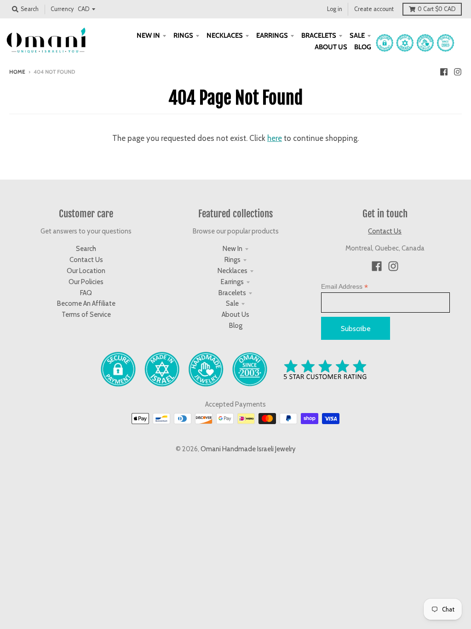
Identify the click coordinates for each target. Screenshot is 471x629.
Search (86, 249)
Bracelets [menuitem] (318, 35)
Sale (232, 303)
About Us (235, 314)
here (274, 138)
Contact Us (86, 260)
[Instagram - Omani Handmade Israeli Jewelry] (458, 71)
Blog (235, 325)
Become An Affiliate (86, 303)
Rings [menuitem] (183, 35)
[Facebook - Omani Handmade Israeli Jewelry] (444, 71)
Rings (232, 260)
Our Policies (86, 282)
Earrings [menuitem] (272, 35)
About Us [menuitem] (331, 47)
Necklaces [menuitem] (225, 35)
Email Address (344, 286)
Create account (374, 9)
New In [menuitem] (148, 35)
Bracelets (232, 293)
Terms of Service (86, 314)
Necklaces (232, 271)
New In (232, 249)
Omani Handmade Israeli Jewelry (248, 449)
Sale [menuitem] (357, 35)
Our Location (86, 271)
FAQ (86, 293)
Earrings (232, 282)
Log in (334, 9)
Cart (436, 9)
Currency (62, 9)
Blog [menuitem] (362, 47)
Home (17, 72)
